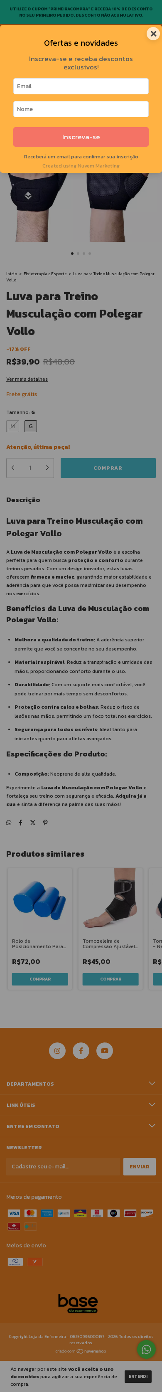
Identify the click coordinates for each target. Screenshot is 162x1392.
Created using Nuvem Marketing (81, 166)
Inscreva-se (81, 137)
